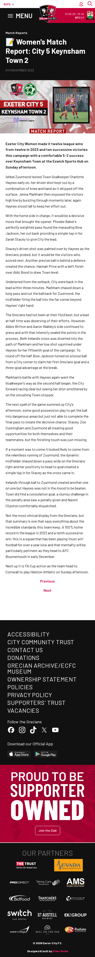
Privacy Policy (29, 694)
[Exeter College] (19, 929)
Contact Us (25, 649)
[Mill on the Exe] (47, 929)
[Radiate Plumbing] (75, 929)
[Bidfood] (19, 899)
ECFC (7, 4)
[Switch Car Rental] (19, 915)
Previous (47, 581)
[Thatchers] (47, 898)
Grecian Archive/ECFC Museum (41, 668)
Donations (23, 657)
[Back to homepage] (47, 13)
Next (47, 590)
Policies (20, 686)
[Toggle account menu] (81, 4)
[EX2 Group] (75, 914)
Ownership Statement (42, 679)
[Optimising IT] (75, 898)
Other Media (60, 951)
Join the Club (48, 830)
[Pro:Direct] (19, 882)
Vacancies (23, 710)
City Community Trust (40, 641)
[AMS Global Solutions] (75, 882)
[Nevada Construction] (68, 865)
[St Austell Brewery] (47, 914)
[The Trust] (26, 865)
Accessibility (28, 634)
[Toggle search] (90, 4)
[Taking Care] (47, 882)
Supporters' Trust (36, 702)
